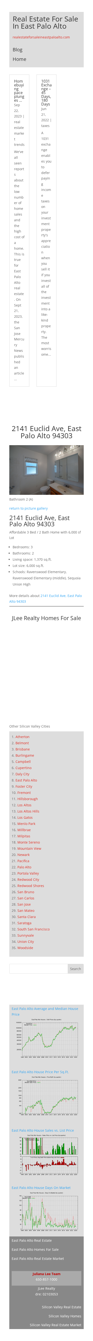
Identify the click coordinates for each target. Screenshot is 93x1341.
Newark (23, 854)
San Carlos (25, 898)
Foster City (24, 786)
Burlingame (25, 755)
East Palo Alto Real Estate (32, 1240)
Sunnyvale (25, 935)
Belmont (22, 743)
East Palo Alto (26, 780)
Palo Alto (24, 867)
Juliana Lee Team (47, 1274)
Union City (25, 941)
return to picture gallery (28, 508)
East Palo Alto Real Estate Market (38, 1258)
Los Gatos (25, 817)
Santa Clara (26, 916)
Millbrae (24, 830)
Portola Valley (28, 873)
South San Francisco (33, 929)
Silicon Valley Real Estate (61, 1307)
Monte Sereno (28, 842)
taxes (45, 125)
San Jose (24, 904)
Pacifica (23, 861)
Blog (17, 49)
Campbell (23, 761)
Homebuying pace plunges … (19, 91)
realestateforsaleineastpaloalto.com (41, 37)
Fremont (24, 792)
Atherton (23, 736)
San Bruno (25, 892)
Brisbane (23, 749)
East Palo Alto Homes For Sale (35, 1249)
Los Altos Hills (28, 811)
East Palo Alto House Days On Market (41, 1187)
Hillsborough (27, 799)
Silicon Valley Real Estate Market (55, 1325)
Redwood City (28, 879)
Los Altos (24, 805)
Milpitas (23, 836)
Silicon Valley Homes (65, 1316)
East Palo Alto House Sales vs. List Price (43, 1130)
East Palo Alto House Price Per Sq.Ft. (40, 1072)
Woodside (25, 947)
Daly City (22, 774)
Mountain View (29, 848)
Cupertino (23, 768)
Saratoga (24, 923)
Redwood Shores (30, 885)
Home (19, 59)
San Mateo (25, 910)
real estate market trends (19, 133)
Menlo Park (26, 823)
